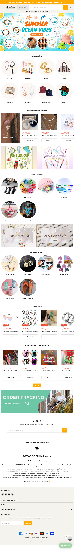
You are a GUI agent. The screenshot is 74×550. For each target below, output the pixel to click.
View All (37, 390)
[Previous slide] (5, 34)
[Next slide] (69, 34)
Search (27, 542)
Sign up (28, 528)
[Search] (65, 7)
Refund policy (45, 542)
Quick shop (30, 145)
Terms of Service (35, 542)
